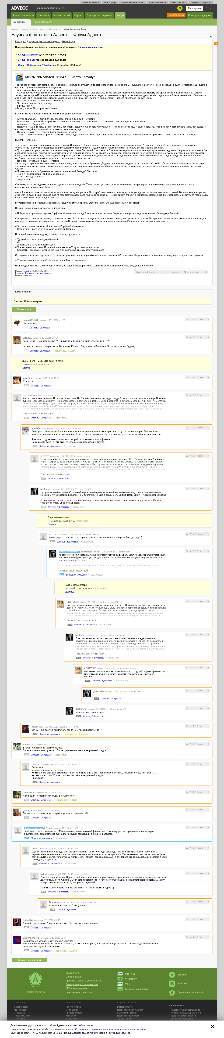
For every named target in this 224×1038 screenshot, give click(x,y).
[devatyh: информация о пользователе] (19, 77)
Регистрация (194, 8)
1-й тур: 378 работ (28, 54)
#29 (26, 754)
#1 (26, 327)
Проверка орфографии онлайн (82, 984)
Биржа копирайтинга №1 (50, 7)
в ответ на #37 (99, 588)
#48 (52, 910)
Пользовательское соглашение (184, 1010)
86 (30, 275)
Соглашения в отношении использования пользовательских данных (111, 1029)
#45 (35, 864)
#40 (26, 927)
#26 (35, 446)
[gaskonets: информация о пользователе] (34, 491)
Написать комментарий (29, 960)
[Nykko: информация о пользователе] (18, 830)
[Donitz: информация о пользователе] (26, 850)
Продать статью (74, 1013)
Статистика (20, 1019)
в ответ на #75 (137, 691)
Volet (127, 984)
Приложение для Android (191, 992)
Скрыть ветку (61, 418)
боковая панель (216, 43)
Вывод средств (73, 1019)
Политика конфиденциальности (185, 1013)
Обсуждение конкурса (90, 47)
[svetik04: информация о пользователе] (26, 430)
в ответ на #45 (80, 874)
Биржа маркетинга (90, 2)
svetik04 (36, 428)
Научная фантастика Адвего (44, 41)
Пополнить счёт (22, 1016)
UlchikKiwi (28, 792)
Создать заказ (176, 15)
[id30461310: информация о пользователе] (61, 604)
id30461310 (73, 602)
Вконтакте (182, 983)
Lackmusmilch (31, 937)
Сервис (78, 15)
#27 (43, 479)
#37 (62, 574)
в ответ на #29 (74, 765)
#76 (96, 698)
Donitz (35, 848)
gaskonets (45, 489)
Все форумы (19, 22)
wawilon (27, 378)
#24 (26, 385)
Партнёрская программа (99, 15)
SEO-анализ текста (157, 2)
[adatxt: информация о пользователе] (26, 728)
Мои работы (72, 1010)
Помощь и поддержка (199, 15)
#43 (26, 950)
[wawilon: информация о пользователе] (17, 380)
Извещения (20, 1013)
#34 (27, 838)
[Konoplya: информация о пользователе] (17, 922)
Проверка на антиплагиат (132, 2)
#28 (43, 507)
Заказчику (43, 15)
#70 (70, 625)
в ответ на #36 (125, 552)
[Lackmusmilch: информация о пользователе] (17, 939)
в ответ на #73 (129, 668)
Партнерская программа (181, 1019)
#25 (26, 418)
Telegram (182, 974)
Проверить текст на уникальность (84, 980)
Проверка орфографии (201, 2)
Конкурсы (20, 41)
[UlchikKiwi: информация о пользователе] (17, 794)
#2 (26, 350)
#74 (78, 716)
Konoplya (28, 920)
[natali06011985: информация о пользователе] (17, 322)
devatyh (27, 271)
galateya (27, 810)
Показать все (24, 309)
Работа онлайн (73, 1007)
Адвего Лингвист (178, 2)
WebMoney (131, 979)
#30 (26, 800)
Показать (26, 367)
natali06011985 (30, 320)
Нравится (175, 272)
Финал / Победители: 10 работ (35, 65)
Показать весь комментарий (38, 413)
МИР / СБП (131, 973)
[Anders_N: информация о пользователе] (17, 746)
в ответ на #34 (71, 849)
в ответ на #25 (74, 428)
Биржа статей (73, 973)
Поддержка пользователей (182, 1016)
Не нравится (194, 272)
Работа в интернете (23, 15)
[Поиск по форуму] (211, 37)
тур (68, 41)
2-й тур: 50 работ (27, 60)
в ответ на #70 (119, 635)
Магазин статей (61, 15)
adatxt (35, 726)
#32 (26, 817)
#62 (35, 734)
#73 (78, 658)
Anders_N (28, 744)
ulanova (27, 338)
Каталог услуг (110, 2)
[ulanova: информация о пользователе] (17, 339)
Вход (208, 8)
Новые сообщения (43, 22)
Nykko (49, 828)
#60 (35, 782)
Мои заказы (20, 1010)
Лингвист (125, 1019)
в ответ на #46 (89, 902)
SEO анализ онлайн (76, 988)
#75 (87, 681)
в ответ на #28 (82, 521)
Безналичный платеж (136, 989)
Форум (120, 15)
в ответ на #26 (83, 456)
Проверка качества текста (79, 992)
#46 (43, 892)
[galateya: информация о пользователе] (17, 812)
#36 (52, 541)
